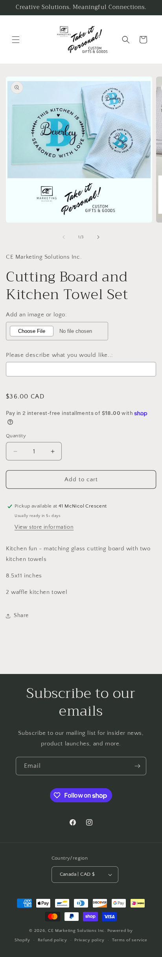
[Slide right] (98, 237)
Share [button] (21, 615)
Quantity (16, 435)
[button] (15, 39)
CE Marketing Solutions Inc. (77, 930)
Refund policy (52, 940)
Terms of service (129, 940)
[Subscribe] (137, 766)
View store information (44, 527)
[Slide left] (63, 237)
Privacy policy (89, 940)
